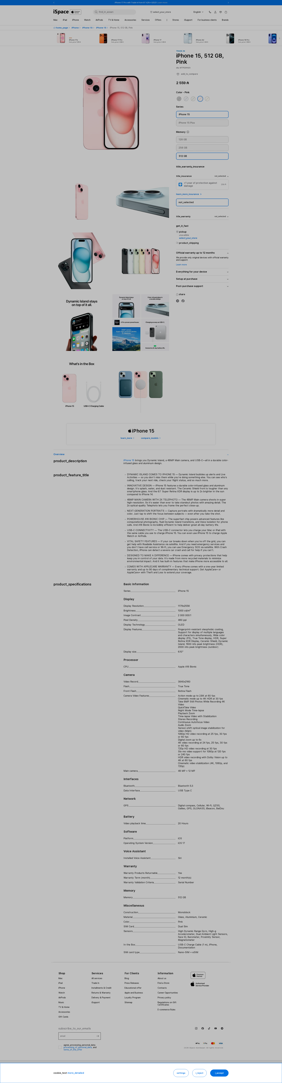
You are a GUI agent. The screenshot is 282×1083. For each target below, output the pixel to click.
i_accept (219, 1073)
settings (181, 1073)
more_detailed (76, 1073)
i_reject (199, 1073)
